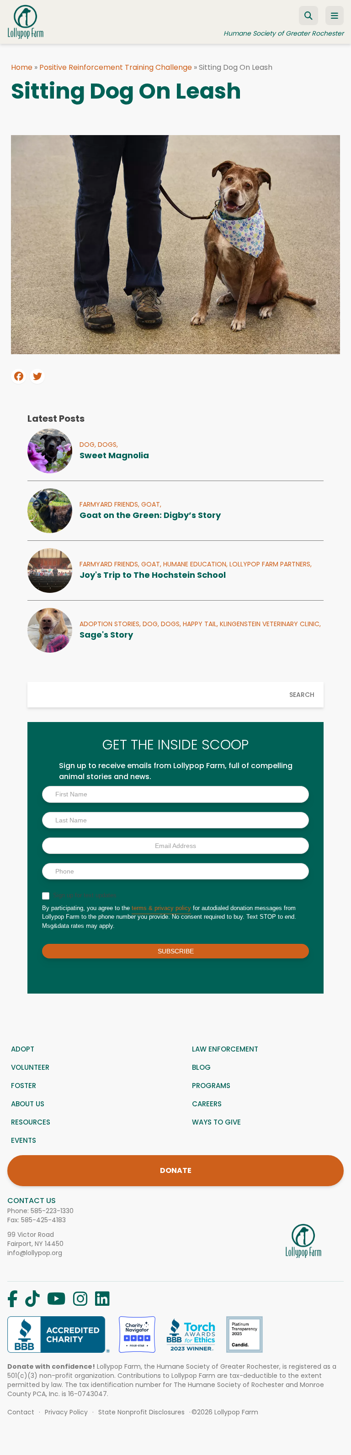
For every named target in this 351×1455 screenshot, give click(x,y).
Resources (30, 1122)
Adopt (22, 1049)
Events (23, 1140)
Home (21, 67)
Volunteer (30, 1067)
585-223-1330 (52, 1210)
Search (301, 694)
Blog (201, 1067)
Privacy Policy (66, 1412)
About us (27, 1104)
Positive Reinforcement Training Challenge (115, 67)
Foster (23, 1085)
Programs (211, 1085)
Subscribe (176, 951)
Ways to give (216, 1122)
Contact (20, 1412)
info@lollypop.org (34, 1252)
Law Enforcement (225, 1049)
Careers (207, 1104)
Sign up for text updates (84, 895)
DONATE (175, 1170)
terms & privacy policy (161, 908)
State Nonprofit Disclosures (141, 1412)
